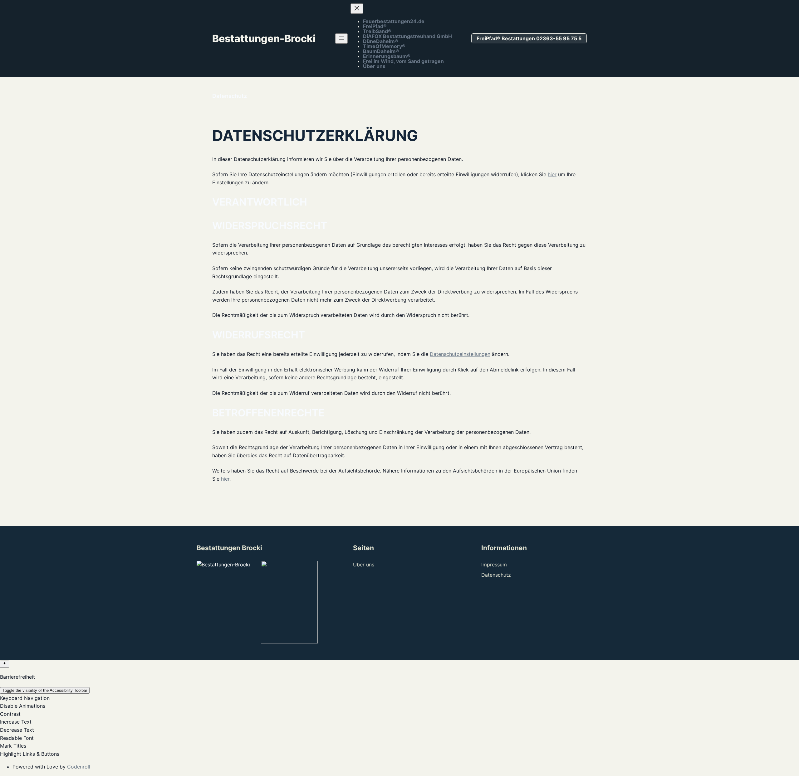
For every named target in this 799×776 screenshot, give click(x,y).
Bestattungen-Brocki (264, 38)
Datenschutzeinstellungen (460, 354)
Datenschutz (496, 575)
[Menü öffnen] (341, 38)
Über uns (363, 564)
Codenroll (78, 767)
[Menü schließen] (356, 8)
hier (552, 174)
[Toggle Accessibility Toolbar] (4, 664)
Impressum (494, 564)
